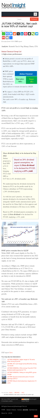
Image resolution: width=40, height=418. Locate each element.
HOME (3, 409)
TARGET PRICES (11, 410)
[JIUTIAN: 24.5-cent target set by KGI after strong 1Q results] (4, 364)
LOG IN (10, 413)
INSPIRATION (33, 410)
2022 (22, 392)
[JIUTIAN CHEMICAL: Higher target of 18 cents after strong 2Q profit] (4, 360)
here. (11, 352)
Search (35, 19)
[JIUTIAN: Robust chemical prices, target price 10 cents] (4, 382)
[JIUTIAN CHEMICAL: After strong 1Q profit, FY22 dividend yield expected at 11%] (4, 369)
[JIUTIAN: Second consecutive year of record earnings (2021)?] (4, 377)
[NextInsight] (13, 5)
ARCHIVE (16, 392)
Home (10, 392)
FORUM (19, 410)
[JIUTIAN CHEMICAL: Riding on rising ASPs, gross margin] (4, 373)
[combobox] (23, 19)
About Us (4, 413)
